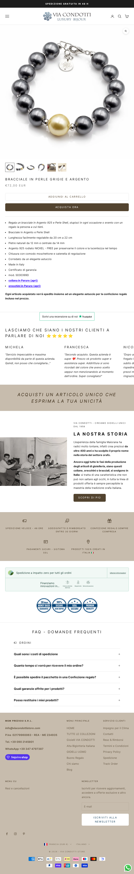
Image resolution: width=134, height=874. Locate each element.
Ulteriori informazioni (118, 573)
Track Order (110, 763)
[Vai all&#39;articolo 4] (41, 167)
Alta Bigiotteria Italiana (81, 746)
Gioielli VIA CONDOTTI (81, 739)
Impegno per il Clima (116, 728)
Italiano (81, 844)
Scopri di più (89, 497)
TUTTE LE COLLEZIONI (81, 734)
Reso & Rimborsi (113, 739)
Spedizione (110, 757)
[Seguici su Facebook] (6, 833)
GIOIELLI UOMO (76, 751)
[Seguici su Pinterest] (23, 833)
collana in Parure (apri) (23, 280)
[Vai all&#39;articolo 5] (51, 167)
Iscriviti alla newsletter (105, 819)
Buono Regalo (75, 757)
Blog (69, 769)
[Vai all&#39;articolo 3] (30, 167)
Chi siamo (73, 763)
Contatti (108, 734)
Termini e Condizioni (115, 746)
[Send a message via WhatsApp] (127, 867)
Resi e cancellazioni (17, 788)
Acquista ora (67, 207)
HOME (71, 728)
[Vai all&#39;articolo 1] (9, 167)
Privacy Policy (112, 751)
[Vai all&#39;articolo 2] (20, 167)
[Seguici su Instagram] (15, 833)
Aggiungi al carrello (67, 196)
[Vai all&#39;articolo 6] (62, 167)
